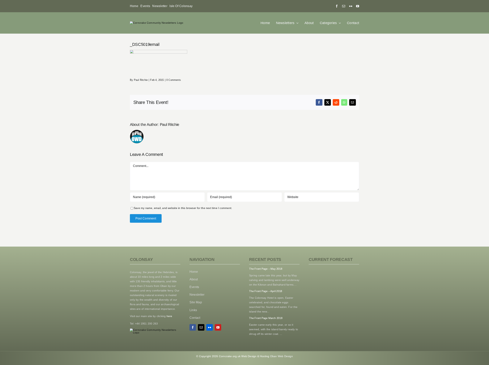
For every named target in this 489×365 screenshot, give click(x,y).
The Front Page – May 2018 (265, 268)
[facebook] (336, 6)
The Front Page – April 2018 (265, 291)
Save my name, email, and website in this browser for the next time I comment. (183, 208)
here (169, 316)
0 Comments (173, 80)
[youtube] (357, 6)
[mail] (343, 6)
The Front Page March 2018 (266, 318)
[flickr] (350, 6)
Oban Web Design (281, 356)
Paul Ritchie (141, 80)
